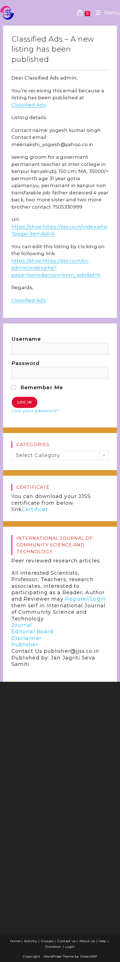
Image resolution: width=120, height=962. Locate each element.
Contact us (66, 941)
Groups (47, 941)
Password (25, 363)
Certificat (35, 509)
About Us (87, 941)
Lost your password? (35, 410)
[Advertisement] (49, 730)
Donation (53, 946)
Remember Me (41, 388)
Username (26, 339)
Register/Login (85, 599)
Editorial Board (32, 632)
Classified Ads (28, 105)
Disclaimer (26, 638)
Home (15, 941)
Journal (21, 625)
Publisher (24, 645)
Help (102, 941)
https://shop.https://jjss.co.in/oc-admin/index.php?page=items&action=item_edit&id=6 (55, 268)
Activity (30, 941)
